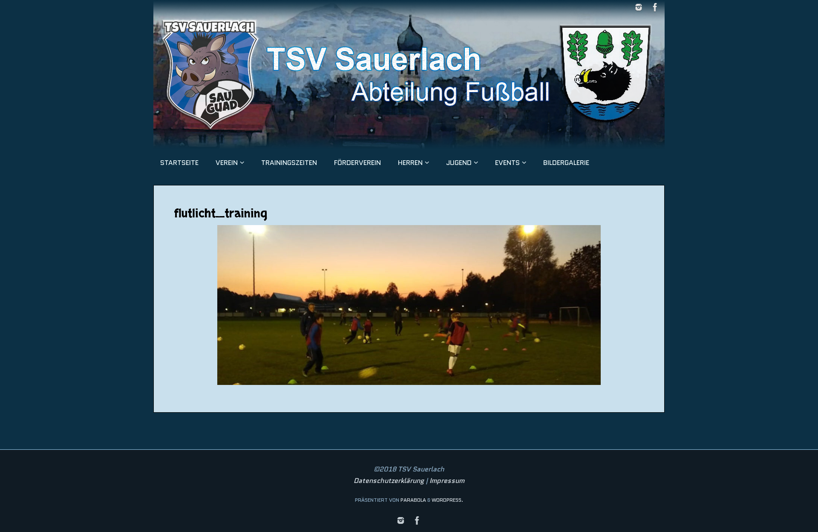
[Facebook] (655, 7)
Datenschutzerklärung (389, 481)
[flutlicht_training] (409, 305)
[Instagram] (638, 7)
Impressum (446, 481)
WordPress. (447, 499)
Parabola (413, 499)
